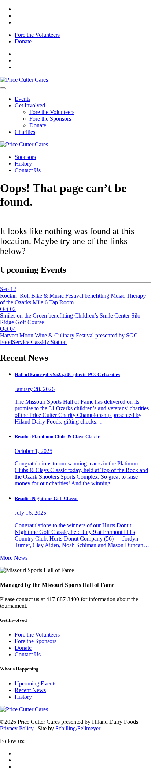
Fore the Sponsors (50, 119)
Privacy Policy (17, 728)
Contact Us (28, 170)
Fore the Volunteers (37, 35)
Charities (25, 132)
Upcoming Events (35, 683)
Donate (23, 41)
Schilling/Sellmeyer (77, 728)
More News (13, 557)
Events (22, 99)
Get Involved (30, 105)
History (23, 163)
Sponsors (25, 157)
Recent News (30, 690)
